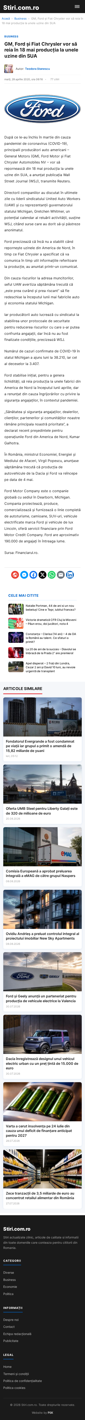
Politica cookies (14, 1388)
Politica (8, 1294)
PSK (50, 1412)
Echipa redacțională (17, 1334)
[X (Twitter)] (42, 575)
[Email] (61, 575)
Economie (10, 1286)
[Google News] (15, 575)
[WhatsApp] (52, 575)
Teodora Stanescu (37, 68)
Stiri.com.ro (16, 1229)
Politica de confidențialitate (22, 1381)
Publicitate (10, 1341)
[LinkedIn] (70, 575)
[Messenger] (24, 575)
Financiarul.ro (26, 552)
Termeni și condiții (16, 1374)
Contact (9, 1326)
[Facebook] (33, 575)
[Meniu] (77, 6)
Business (20, 18)
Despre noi (11, 1320)
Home (7, 1366)
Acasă (6, 18)
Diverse (8, 1272)
